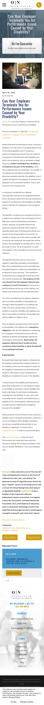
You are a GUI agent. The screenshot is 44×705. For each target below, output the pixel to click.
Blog (9, 121)
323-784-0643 (22, 606)
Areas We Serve (22, 650)
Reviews (22, 658)
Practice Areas (22, 647)
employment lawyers (13, 437)
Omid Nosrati (32, 131)
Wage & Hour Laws (22, 135)
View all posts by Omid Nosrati (14, 520)
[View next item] (12, 581)
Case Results (22, 654)
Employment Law (8, 135)
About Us (22, 643)
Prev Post (10, 537)
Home (4, 121)
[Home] (21, 5)
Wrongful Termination (10, 530)
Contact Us (22, 666)
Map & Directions (22, 632)
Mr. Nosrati (6, 472)
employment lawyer (9, 430)
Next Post (34, 537)
